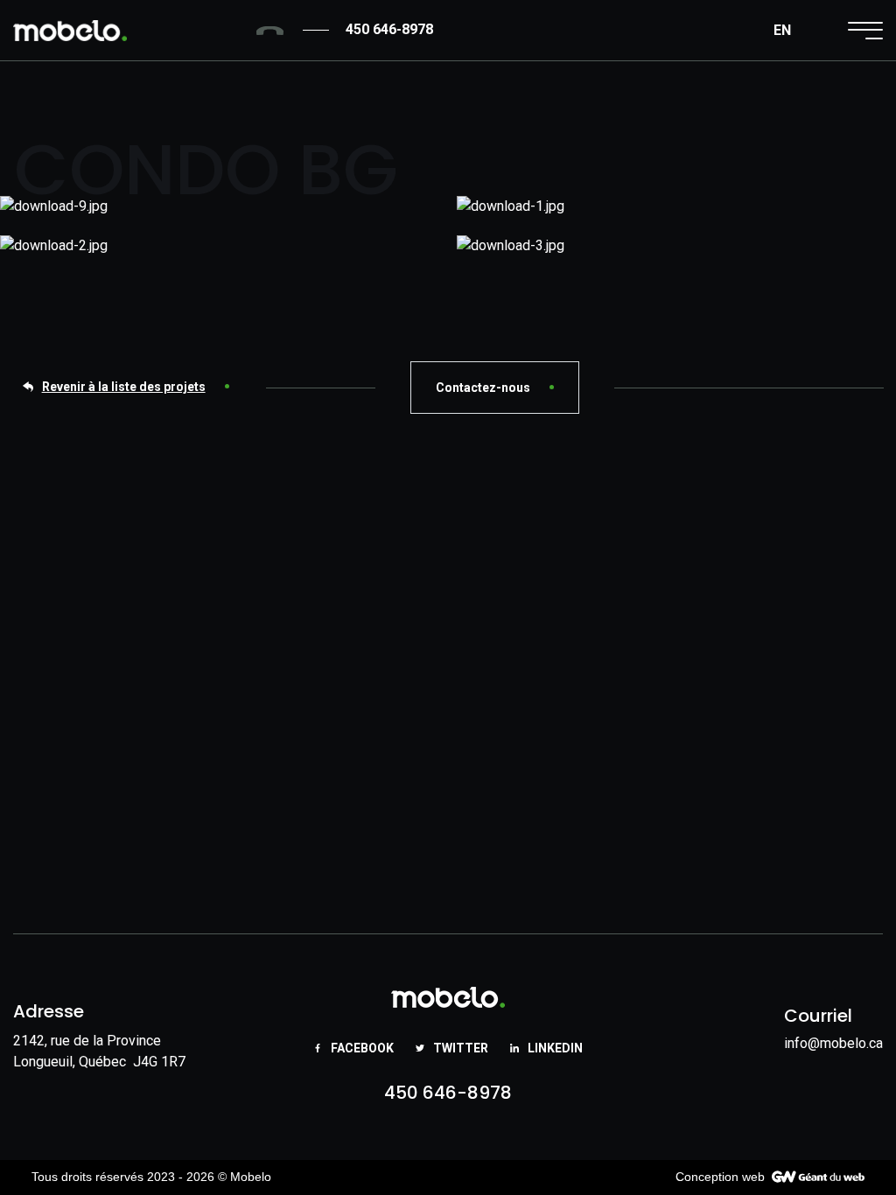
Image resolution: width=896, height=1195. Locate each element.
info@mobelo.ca (833, 1043)
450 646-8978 (448, 1092)
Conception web (720, 1177)
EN (782, 30)
